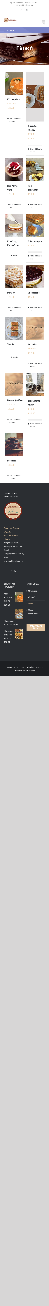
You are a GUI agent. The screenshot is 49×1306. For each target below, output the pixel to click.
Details (18, 118)
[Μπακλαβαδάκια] (14, 384)
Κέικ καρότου (13, 99)
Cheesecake (34, 293)
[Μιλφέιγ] (14, 276)
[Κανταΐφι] (35, 328)
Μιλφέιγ (11, 293)
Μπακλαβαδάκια (15, 400)
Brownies (11, 461)
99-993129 (15, 543)
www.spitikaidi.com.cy (14, 561)
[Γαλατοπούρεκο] (35, 225)
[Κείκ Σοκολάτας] (35, 169)
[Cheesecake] (35, 276)
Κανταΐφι (32, 344)
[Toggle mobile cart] (43, 23)
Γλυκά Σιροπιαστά (33, 612)
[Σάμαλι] (14, 328)
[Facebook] (11, 571)
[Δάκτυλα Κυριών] (35, 97)
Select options (11, 119)
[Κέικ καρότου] (14, 83)
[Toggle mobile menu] (43, 20)
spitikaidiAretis (29, 670)
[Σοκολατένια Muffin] (35, 384)
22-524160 (17, 546)
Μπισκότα (32, 591)
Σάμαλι (10, 344)
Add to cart (11, 206)
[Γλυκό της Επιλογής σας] (14, 225)
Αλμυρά (31, 597)
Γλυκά (30, 604)
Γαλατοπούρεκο (35, 241)
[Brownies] (14, 444)
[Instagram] (15, 571)
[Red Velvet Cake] (14, 169)
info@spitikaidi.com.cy (24, 5)
